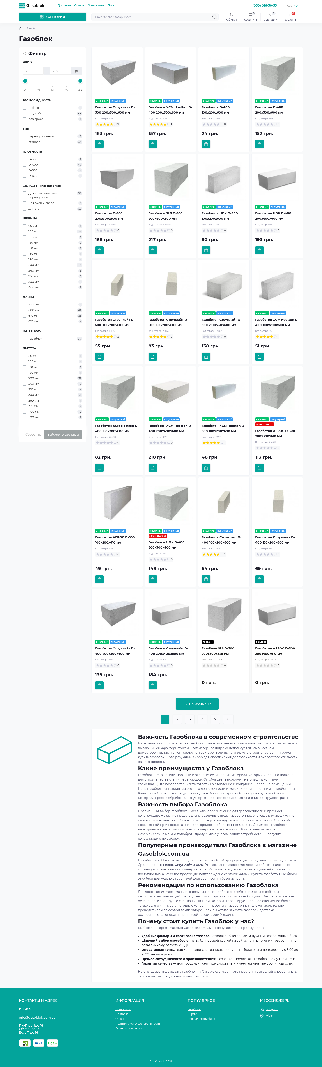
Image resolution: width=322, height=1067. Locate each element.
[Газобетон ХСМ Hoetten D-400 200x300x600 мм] (171, 73)
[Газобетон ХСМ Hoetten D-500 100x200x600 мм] (224, 392)
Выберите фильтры (63, 435)
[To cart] (99, 144)
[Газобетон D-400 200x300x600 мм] (277, 73)
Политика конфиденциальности (137, 1023)
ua (289, 5)
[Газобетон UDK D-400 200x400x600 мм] (277, 179)
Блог (111, 5)
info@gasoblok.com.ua (37, 1018)
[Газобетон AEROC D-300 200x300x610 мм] (277, 392)
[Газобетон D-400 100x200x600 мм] (224, 73)
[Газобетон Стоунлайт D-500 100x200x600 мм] (117, 285)
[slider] (25, 81)
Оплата (79, 5)
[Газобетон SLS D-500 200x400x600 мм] (171, 179)
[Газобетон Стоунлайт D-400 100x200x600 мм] (224, 503)
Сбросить (33, 435)
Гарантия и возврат (128, 1028)
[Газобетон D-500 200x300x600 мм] (117, 179)
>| (228, 719)
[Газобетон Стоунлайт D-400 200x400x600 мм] (171, 614)
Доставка (64, 5)
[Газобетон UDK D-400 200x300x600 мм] (171, 503)
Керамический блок (201, 1018)
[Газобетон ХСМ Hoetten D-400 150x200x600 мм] (117, 392)
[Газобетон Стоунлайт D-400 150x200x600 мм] (277, 503)
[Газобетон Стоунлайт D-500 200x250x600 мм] (224, 285)
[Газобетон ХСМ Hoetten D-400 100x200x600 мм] (277, 285)
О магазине (96, 5)
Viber (269, 1015)
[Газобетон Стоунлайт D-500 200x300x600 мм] (117, 73)
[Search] (215, 17)
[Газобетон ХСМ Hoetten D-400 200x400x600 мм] (171, 392)
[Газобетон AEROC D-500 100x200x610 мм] (117, 503)
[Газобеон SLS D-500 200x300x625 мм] (224, 614)
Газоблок (194, 1009)
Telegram (272, 1009)
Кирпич (193, 1014)
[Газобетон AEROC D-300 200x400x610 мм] (277, 614)
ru (295, 5)
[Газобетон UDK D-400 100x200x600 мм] (224, 179)
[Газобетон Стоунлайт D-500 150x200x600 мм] (171, 285)
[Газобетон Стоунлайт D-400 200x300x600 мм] (117, 614)
